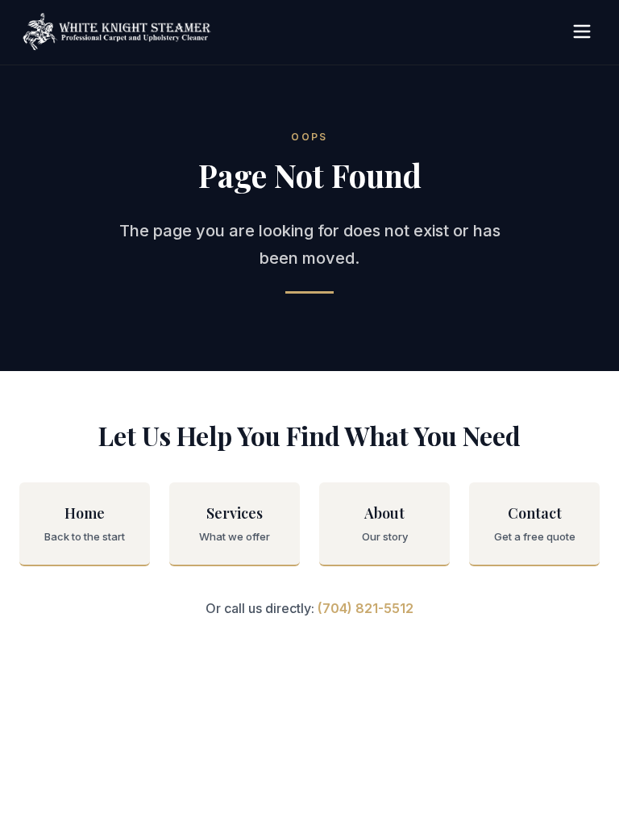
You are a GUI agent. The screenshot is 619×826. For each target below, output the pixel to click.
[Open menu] (582, 33)
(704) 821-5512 (365, 608)
